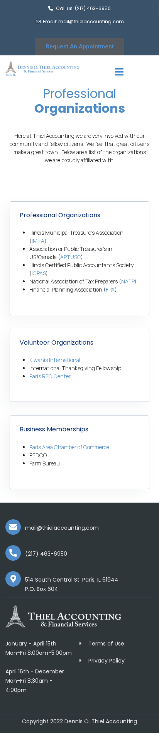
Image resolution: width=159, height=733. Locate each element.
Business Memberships (54, 429)
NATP (127, 281)
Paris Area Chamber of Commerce (69, 447)
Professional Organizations (60, 215)
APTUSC (70, 257)
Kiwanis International (54, 360)
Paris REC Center (50, 376)
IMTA (38, 240)
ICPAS (39, 273)
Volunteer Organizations (56, 342)
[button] (79, 215)
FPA (110, 289)
